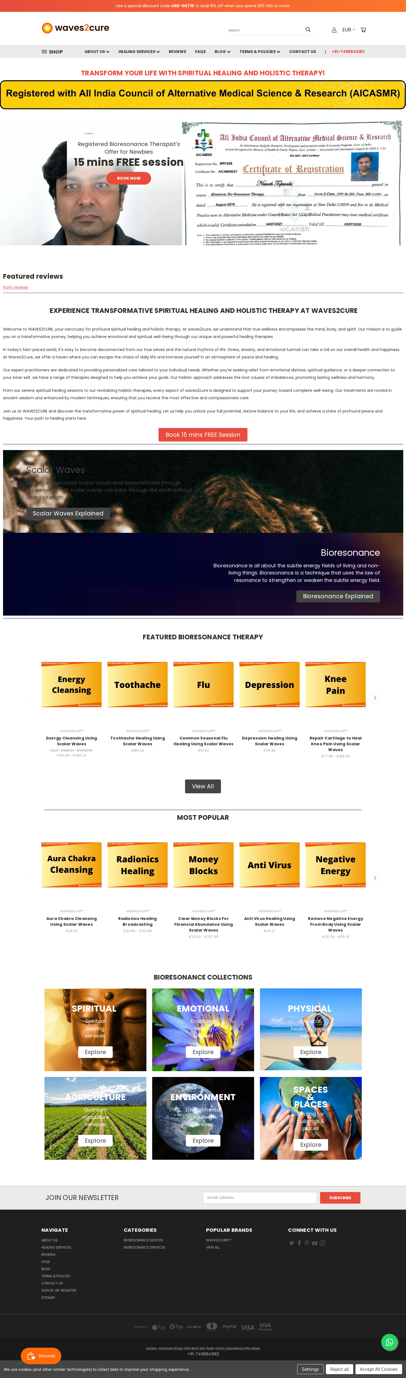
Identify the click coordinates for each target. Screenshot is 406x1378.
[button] (68, 514)
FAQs (200, 51)
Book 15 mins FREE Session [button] (203, 435)
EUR (346, 29)
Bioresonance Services (144, 1247)
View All (213, 1247)
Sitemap (48, 1297)
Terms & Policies (257, 51)
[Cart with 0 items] (363, 30)
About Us (95, 51)
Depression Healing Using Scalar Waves (269, 741)
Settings (310, 1369)
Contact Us (302, 51)
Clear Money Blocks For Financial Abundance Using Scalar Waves (203, 924)
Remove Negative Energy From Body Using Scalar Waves (335, 924)
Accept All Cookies (379, 1369)
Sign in (47, 1290)
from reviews (15, 287)
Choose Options (72, 689)
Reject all (339, 1369)
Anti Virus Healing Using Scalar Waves (269, 921)
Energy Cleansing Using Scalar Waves (71, 741)
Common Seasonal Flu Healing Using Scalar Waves (204, 741)
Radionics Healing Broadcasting (137, 921)
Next (375, 697)
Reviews (177, 51)
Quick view (71, 679)
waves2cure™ (218, 1240)
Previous (31, 697)
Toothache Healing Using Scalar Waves (137, 741)
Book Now (129, 178)
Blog (221, 51)
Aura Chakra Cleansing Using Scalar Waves (71, 921)
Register (68, 1290)
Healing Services (137, 51)
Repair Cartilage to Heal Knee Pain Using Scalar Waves (336, 743)
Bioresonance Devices (143, 1240)
